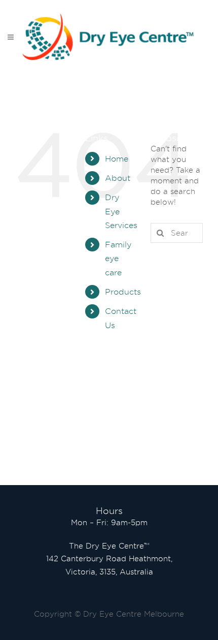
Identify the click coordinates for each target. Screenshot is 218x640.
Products (123, 291)
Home (116, 158)
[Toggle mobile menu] (11, 37)
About (117, 178)
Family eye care (118, 258)
